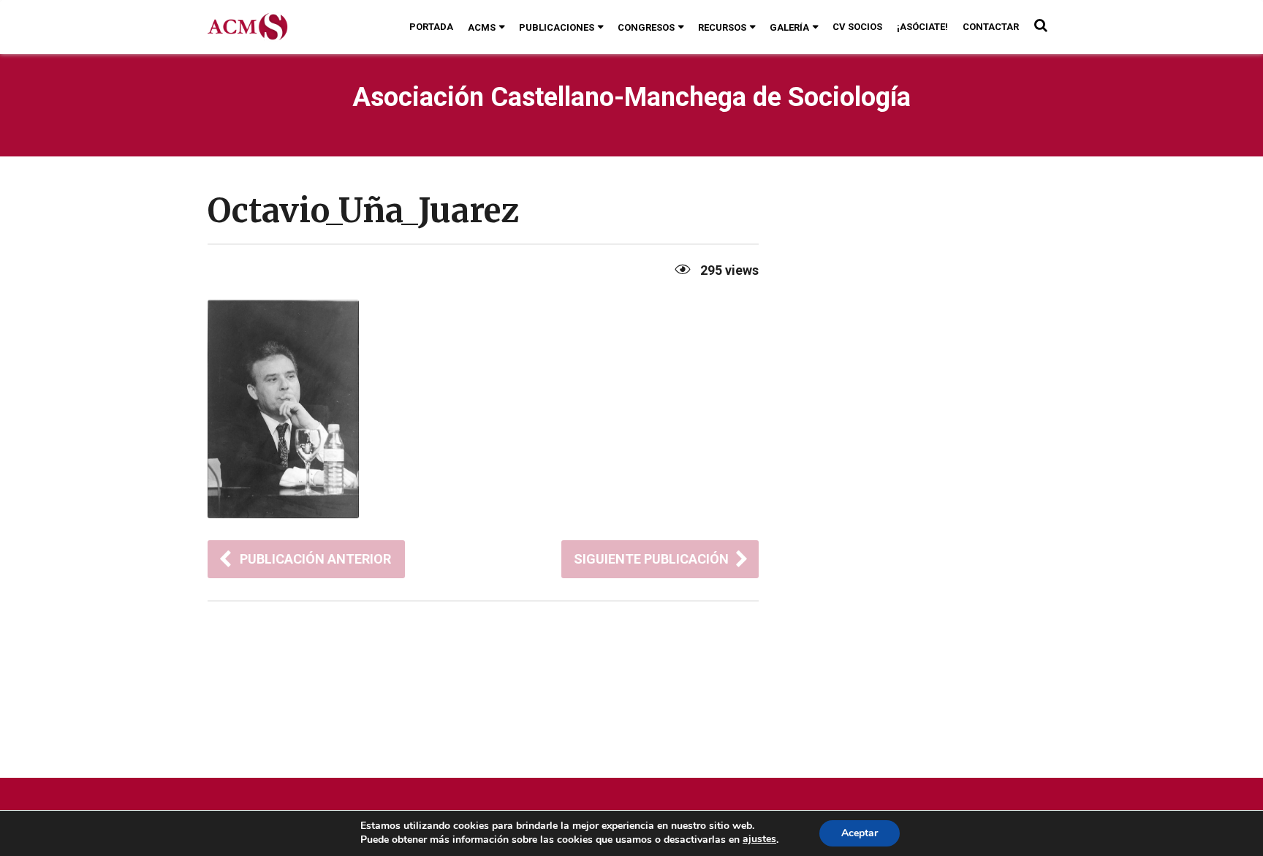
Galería (789, 27)
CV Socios (857, 26)
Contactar (991, 26)
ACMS (482, 27)
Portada (431, 26)
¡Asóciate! (922, 26)
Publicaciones (556, 27)
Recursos (722, 27)
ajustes (759, 839)
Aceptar (859, 833)
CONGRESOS (646, 27)
